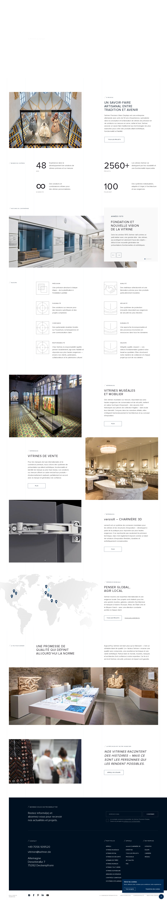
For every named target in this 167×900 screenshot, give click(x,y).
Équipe (147, 850)
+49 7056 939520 (39, 847)
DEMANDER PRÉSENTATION (109, 895)
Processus (130, 857)
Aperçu (108, 846)
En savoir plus (33, 63)
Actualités (130, 860)
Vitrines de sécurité (113, 857)
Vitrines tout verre (113, 867)
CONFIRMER (150, 814)
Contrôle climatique (113, 877)
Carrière (148, 853)
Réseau (147, 857)
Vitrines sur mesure (113, 870)
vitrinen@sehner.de (39, 852)
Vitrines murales (112, 864)
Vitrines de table (112, 860)
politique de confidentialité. (132, 821)
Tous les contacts (132, 618)
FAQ (127, 864)
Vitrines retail (111, 853)
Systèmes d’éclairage (114, 881)
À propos (148, 846)
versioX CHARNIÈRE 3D (133, 846)
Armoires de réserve (113, 874)
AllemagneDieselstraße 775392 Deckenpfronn (41, 862)
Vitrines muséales (112, 850)
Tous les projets (132, 853)
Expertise (129, 850)
